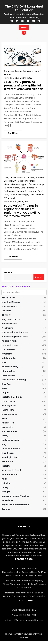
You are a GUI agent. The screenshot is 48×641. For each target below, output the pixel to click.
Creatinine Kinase (12, 71)
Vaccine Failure (9, 323)
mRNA (4, 388)
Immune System (9, 345)
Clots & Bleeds (8, 349)
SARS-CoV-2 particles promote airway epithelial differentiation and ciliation (23, 85)
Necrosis (31, 187)
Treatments (7, 328)
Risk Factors (7, 461)
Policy (4, 479)
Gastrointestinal (26, 180)
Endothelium (10, 180)
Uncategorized (8, 405)
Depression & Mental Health (15, 504)
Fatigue (5, 392)
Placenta (20, 191)
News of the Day (9, 366)
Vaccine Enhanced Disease (14, 332)
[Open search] (24, 33)
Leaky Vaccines (9, 414)
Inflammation (8, 371)
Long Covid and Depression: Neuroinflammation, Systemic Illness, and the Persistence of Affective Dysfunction (24, 572)
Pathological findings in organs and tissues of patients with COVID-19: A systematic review (22, 211)
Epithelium (28, 71)
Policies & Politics (10, 341)
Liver (16, 187)
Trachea (8, 74)
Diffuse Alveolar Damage (22, 177)
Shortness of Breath (11, 470)
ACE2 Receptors (9, 431)
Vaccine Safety (9, 306)
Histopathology (11, 184)
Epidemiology (8, 375)
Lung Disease (8, 453)
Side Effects (7, 500)
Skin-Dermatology (19, 194)
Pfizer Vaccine (8, 401)
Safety (4, 435)
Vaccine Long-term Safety (14, 336)
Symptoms (6, 354)
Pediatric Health (9, 474)
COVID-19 (6, 315)
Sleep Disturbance (10, 448)
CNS (6, 177)
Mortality (5, 466)
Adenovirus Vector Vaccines (15, 496)
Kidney (33, 184)
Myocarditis (7, 427)
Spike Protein (7, 423)
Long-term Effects (10, 319)
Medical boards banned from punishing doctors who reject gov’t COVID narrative (24, 594)
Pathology (9, 191)
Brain (4, 362)
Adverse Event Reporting (13, 379)
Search (8, 272)
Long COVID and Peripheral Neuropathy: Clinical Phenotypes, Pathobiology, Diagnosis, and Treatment (24, 584)
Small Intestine (37, 194)
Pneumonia (31, 191)
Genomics (6, 509)
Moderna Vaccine (10, 440)
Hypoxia (24, 184)
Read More (13, 133)
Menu (24, 27)
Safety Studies (8, 358)
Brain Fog (6, 384)
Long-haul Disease (10, 302)
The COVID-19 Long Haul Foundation (24, 8)
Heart (4, 418)
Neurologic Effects (10, 457)
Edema (39, 177)
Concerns (6, 310)
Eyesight (5, 491)
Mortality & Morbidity (11, 397)
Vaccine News (8, 297)
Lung (37, 71)
